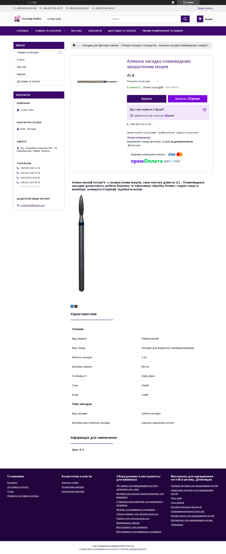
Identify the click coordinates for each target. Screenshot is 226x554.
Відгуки (21, 74)
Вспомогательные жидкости (186, 507)
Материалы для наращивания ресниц (192, 520)
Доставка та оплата (122, 30)
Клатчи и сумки (70, 482)
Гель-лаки (176, 498)
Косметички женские (73, 487)
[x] (76, 306)
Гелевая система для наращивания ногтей (194, 485)
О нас (10, 491)
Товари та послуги (48, 30)
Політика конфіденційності (133, 549)
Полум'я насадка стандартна (139, 45)
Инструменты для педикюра (131, 527)
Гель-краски (177, 502)
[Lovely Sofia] (28, 21)
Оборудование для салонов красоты (137, 514)
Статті (20, 59)
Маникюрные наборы (128, 523)
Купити (147, 98)
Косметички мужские (73, 491)
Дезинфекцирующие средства (187, 511)
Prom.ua (130, 546)
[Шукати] (185, 19)
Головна (22, 30)
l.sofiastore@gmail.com (32, 205)
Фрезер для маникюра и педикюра (135, 509)
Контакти (95, 30)
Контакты (12, 482)
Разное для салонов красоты (132, 518)
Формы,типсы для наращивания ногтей (192, 515)
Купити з (181, 98)
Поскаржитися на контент (105, 549)
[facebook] (72, 306)
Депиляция (177, 524)
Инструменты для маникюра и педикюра (138, 531)
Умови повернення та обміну (162, 30)
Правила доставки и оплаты (23, 496)
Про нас (76, 30)
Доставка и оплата (17, 487)
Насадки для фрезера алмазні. (100, 45)
